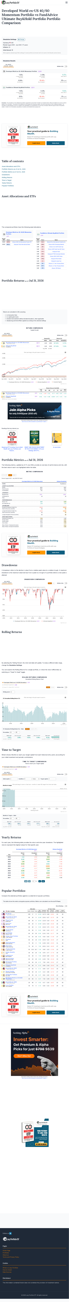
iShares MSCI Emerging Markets (56, 244)
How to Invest (7, 1270)
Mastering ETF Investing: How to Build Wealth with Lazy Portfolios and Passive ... (12, 448)
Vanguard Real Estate (56, 258)
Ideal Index (9, 945)
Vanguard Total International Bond (22, 244)
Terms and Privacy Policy (11, 1257)
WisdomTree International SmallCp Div (56, 242)
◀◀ (26, 881)
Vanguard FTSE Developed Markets (56, 254)
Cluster (52, 687)
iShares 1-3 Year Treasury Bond (56, 265)
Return (27, 728)
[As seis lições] (56, 438)
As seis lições (57, 447)
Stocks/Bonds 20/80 (11, 982)
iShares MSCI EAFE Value (56, 256)
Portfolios (6, 1253)
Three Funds (9, 920)
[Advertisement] (34, 31)
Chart (50, 583)
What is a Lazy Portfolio (10, 1268)
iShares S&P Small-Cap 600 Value (56, 249)
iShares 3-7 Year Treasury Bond (56, 263)
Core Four (8, 923)
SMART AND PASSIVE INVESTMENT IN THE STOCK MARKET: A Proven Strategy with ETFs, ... (34, 448)
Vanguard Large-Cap (56, 261)
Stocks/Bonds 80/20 (11, 917)
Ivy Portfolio (9, 933)
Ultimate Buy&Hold (11, 345)
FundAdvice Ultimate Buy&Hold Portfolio (52, 233)
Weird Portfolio (10, 958)
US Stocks (8, 913)
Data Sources (7, 1272)
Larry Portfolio (10, 985)
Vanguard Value (56, 251)
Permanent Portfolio (11, 961)
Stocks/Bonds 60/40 (11, 926)
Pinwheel (8, 939)
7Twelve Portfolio (10, 949)
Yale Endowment (10, 942)
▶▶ (43, 881)
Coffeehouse (9, 955)
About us (6, 1255)
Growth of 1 (33, 728)
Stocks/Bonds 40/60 (11, 968)
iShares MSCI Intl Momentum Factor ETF (22, 242)
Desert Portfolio (10, 971)
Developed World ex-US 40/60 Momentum (17, 342)
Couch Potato (9, 929)
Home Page (6, 1250)
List (53, 583)
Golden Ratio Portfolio (12, 936)
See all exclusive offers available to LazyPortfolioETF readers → (34, 421)
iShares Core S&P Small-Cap (56, 246)
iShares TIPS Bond (56, 268)
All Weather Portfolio (11, 974)
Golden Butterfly (10, 952)
